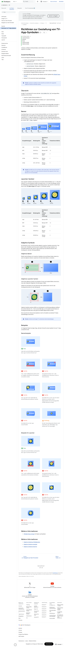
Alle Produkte (21, 636)
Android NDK (52, 618)
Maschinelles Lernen (28, 607)
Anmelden (61, 1)
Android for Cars (36, 615)
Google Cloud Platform (23, 634)
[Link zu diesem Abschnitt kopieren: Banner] (27, 111)
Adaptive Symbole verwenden (30, 544)
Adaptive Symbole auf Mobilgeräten (32, 542)
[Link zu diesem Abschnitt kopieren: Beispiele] (29, 325)
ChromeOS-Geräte (36, 612)
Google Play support (59, 612)
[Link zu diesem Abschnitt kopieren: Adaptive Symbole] (36, 243)
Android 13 (44, 612)
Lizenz (26, 640)
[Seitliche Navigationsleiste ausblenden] (15, 644)
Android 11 (44, 616)
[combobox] (29, 1)
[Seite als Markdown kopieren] (44, 32)
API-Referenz (52, 613)
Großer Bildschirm (36, 606)
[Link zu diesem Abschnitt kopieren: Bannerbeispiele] (32, 333)
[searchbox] (9, 12)
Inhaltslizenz (55, 572)
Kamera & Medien (28, 613)
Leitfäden (12, 8)
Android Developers (25, 23)
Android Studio (53, 1)
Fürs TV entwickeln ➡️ (30, 8)
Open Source (21, 614)
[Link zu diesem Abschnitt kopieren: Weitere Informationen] (39, 531)
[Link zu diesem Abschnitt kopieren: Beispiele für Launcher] (35, 433)
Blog (19, 618)
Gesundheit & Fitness (29, 610)
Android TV (36, 617)
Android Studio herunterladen (53, 616)
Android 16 (44, 606)
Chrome (20, 630)
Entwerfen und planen (34, 23)
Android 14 (44, 610)
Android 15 (44, 608)
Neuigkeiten (21, 616)
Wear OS (36, 609)
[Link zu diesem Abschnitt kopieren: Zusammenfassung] (36, 55)
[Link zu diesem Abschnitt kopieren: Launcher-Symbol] (35, 179)
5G (27, 617)
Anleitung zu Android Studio (53, 608)
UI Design (4, 5)
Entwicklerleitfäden (53, 611)
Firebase (20, 632)
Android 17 (44, 604)
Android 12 (44, 614)
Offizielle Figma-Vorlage (29, 534)
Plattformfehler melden (60, 605)
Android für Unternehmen (21, 608)
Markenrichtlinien (32, 640)
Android (20, 606)
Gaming (28, 604)
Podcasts (20, 620)
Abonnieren (49, 644)
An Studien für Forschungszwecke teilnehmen (60, 616)
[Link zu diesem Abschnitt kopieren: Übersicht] (29, 91)
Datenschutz (29, 615)
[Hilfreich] (58, 23)
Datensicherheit (22, 612)
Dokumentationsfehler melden (60, 608)
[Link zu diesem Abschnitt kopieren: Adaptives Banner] (33, 254)
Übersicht (4, 8)
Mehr (14, 1)
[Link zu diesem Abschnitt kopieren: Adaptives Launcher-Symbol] (39, 279)
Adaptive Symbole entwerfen (30, 546)
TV (9, 5)
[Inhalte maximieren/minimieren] (30, 36)
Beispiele (20, 8)
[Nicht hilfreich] (60, 23)
